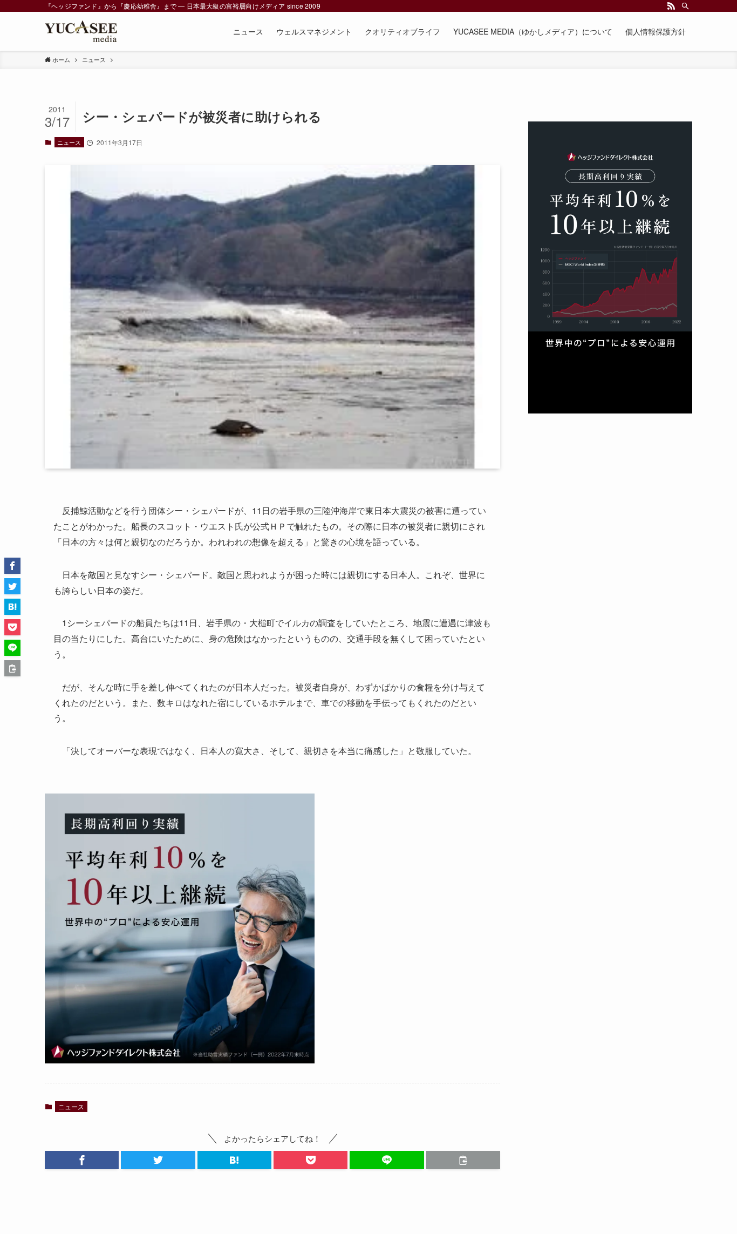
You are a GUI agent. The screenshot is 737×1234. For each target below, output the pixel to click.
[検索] (685, 6)
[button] (82, 1160)
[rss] (671, 6)
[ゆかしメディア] (81, 31)
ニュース (69, 142)
